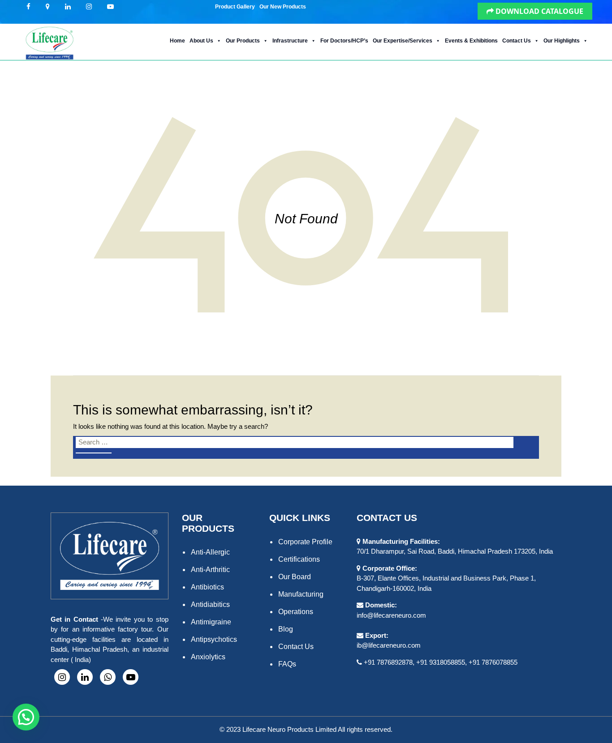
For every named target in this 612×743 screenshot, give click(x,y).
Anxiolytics (208, 657)
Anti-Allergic (210, 552)
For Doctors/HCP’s (344, 41)
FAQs (287, 664)
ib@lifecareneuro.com (389, 645)
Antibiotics (207, 587)
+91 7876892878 (388, 662)
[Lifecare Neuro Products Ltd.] (49, 42)
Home (177, 41)
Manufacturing (300, 594)
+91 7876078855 (493, 662)
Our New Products (282, 7)
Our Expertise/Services (402, 41)
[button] (312, 4)
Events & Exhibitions (471, 41)
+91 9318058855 (440, 662)
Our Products (243, 41)
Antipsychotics (214, 639)
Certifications (299, 559)
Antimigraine (211, 622)
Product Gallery (235, 7)
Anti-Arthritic (210, 569)
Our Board (294, 577)
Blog (285, 629)
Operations (295, 611)
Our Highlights (561, 41)
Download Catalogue (538, 11)
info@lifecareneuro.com (391, 615)
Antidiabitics (210, 604)
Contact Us (516, 41)
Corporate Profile (305, 542)
